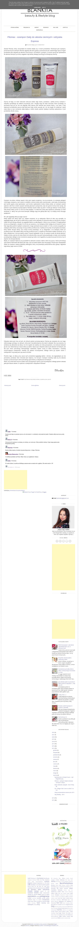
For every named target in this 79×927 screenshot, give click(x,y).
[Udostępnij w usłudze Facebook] (9, 375)
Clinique (63, 885)
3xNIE (29, 878)
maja (54, 766)
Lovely (67, 898)
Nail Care (55, 27)
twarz (38, 903)
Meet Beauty (46, 878)
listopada (55, 752)
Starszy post (62, 385)
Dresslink (53, 888)
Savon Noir (70, 908)
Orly (52, 906)
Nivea (56, 904)
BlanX (57, 883)
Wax (46, 379)
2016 (53, 746)
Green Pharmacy (69, 891)
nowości (36, 893)
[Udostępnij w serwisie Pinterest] (10, 375)
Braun (57, 885)
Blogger (55, 924)
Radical (71, 906)
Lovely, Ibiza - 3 (62, 694)
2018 (53, 741)
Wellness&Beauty (54, 916)
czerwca (55, 764)
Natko (71, 903)
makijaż (36, 891)
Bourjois (53, 885)
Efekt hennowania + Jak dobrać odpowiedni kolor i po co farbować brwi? (66, 646)
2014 (53, 798)
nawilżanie (30, 892)
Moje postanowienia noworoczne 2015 (64, 792)
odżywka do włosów (30, 379)
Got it (44, 7)
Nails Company (66, 903)
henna (29, 886)
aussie (52, 918)
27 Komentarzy (40, 44)
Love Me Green (61, 898)
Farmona (60, 890)
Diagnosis (58, 886)
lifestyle (30, 891)
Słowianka (53, 913)
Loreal (55, 898)
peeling (38, 896)
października (56, 755)
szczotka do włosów (41, 901)
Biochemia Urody (60, 881)
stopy (29, 901)
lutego (55, 773)
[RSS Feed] (70, 541)
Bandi (71, 878)
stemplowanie (45, 899)
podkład (29, 898)
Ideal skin (60, 893)
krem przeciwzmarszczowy (39, 888)
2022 (53, 732)
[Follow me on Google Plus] (60, 541)
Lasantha (41, 925)
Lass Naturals (62, 896)
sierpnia (55, 759)
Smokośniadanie (39, 881)
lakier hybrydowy (43, 889)
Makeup (36, 27)
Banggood (53, 879)
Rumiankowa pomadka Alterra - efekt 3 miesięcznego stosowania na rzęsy (66, 670)
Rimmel (60, 908)
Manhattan (59, 899)
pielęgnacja (44, 896)
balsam (40, 883)
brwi (48, 883)
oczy (41, 892)
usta (48, 903)
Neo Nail (53, 904)
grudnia (55, 750)
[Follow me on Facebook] (57, 541)
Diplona (71, 886)
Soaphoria (70, 909)
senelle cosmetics (64, 918)
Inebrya (64, 893)
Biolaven (71, 881)
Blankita (30, 44)
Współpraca (39, 30)
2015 (53, 748)
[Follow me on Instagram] (63, 541)
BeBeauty (62, 880)
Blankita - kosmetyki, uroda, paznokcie (38, 924)
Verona (60, 914)
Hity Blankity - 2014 (59, 794)
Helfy (56, 893)
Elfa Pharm (60, 888)
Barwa (57, 880)
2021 (53, 734)
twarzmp (43, 903)
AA (51, 878)
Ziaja (72, 916)
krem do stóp (42, 886)
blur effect (45, 883)
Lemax (52, 898)
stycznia (55, 775)
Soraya (52, 911)
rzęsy (34, 899)
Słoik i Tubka (69, 911)
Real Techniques (54, 908)
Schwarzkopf (54, 909)
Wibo (60, 916)
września (55, 757)
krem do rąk (35, 886)
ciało (29, 884)
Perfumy (34, 879)
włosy (49, 379)
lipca (54, 761)
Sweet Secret (58, 911)
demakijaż (33, 884)
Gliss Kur (70, 890)
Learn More (37, 7)
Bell (66, 879)
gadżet (47, 884)
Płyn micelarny (45, 880)
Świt (69, 918)
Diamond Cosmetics (64, 886)
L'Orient (52, 896)
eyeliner (44, 884)
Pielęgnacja (26, 27)
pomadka (39, 898)
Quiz (68, 906)
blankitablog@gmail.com (63, 498)
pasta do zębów (45, 894)
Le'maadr (71, 896)
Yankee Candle (66, 916)
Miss (65, 901)
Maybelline (61, 901)
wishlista (35, 904)
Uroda (57, 914)
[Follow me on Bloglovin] (66, 541)
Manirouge (64, 899)
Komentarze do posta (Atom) (17, 490)
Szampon (42, 379)
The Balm (68, 913)
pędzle (47, 898)
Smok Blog (31, 881)
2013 (53, 800)
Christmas (32, 878)
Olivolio (63, 904)
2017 (53, 743)
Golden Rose (60, 891)
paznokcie (32, 896)
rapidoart (30, 899)
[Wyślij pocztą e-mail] (4, 375)
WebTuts (28, 925)
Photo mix (39, 880)
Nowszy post (7, 385)
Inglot (68, 893)
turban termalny (31, 903)
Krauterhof (62, 894)
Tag (38, 883)
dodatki (37, 884)
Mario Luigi (70, 899)
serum (39, 899)
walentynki (30, 904)
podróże (34, 898)
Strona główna (15, 27)
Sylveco (64, 911)
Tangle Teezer (61, 913)
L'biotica (57, 896)
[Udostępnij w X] (7, 375)
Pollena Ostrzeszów (63, 906)
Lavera (66, 896)
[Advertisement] (15, 479)
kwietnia (55, 768)
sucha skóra (33, 901)
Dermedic (53, 886)
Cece (60, 885)
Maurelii (56, 901)
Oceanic (60, 904)
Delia (71, 885)
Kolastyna (57, 895)
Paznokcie (45, 27)
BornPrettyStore (66, 883)
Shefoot (64, 909)
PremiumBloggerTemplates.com (51, 925)
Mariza (52, 901)
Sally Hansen (65, 908)
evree (59, 918)
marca (55, 770)
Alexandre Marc (57, 878)
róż (37, 899)
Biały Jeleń (70, 879)
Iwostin (52, 894)
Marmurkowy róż (62, 717)
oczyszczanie (46, 892)
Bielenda (53, 881)
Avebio (67, 878)
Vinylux (64, 914)
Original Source (69, 904)
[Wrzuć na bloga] (6, 375)
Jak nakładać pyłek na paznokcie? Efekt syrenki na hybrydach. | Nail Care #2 (66, 683)
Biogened (66, 881)
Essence (66, 888)
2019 (53, 739)
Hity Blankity (40, 878)
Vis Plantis (68, 914)
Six (67, 909)
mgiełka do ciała (44, 891)
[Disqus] (35, 408)
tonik (48, 901)
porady (43, 898)
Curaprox (68, 885)
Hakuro (52, 893)
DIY (36, 878)
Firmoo (65, 890)
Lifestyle (65, 27)
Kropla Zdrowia (69, 894)
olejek (39, 894)
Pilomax (38, 379)
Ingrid (71, 893)
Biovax (52, 883)
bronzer (55, 918)
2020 (53, 737)
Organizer (30, 879)
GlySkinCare (54, 891)
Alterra (63, 878)
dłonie (40, 884)
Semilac (59, 910)
